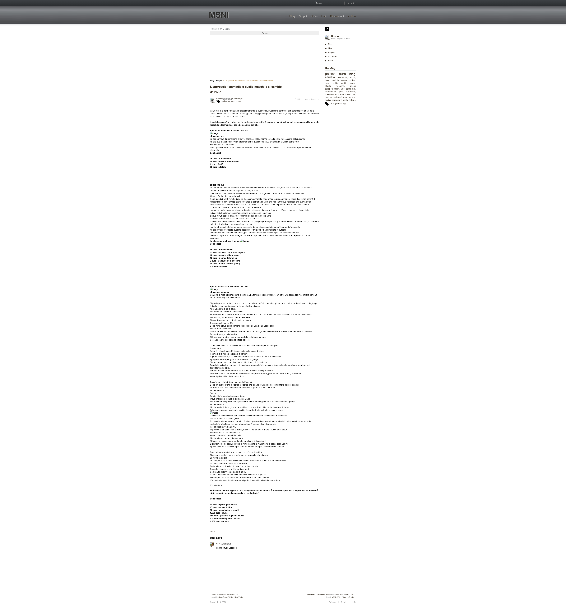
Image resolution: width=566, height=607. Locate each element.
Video (314, 16)
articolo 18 (350, 94)
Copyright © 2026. (218, 602)
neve (327, 83)
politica (330, 73)
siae (342, 94)
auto (342, 88)
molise (352, 80)
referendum (330, 91)
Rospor (335, 36)
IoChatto (351, 597)
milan (336, 88)
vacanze (340, 85)
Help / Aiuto (239, 597)
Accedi (351, 3)
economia (342, 77)
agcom (344, 80)
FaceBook (223, 597)
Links (352, 594)
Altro (353, 16)
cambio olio (225, 101)
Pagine (331, 52)
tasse (327, 80)
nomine (352, 97)
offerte (328, 85)
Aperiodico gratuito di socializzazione (225, 594)
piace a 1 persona (312, 99)
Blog (292, 16)
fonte (212, 531)
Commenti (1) (237, 98)
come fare (350, 88)
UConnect (332, 56)
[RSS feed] (327, 29)
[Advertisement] (347, 153)
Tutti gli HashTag (338, 103)
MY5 (338, 597)
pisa (341, 91)
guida (335, 83)
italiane (352, 99)
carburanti (337, 99)
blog (352, 73)
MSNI (219, 14)
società (335, 80)
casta (352, 77)
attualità (330, 77)
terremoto (350, 91)
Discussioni (337, 16)
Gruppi (303, 16)
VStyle (344, 597)
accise (328, 99)
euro (342, 73)
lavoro (352, 83)
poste (345, 99)
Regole (344, 602)
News (347, 594)
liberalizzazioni (332, 94)
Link (323, 16)
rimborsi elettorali (333, 97)
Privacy (333, 602)
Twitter (230, 597)
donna (238, 101)
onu (345, 97)
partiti (343, 83)
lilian (218, 543)
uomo (233, 101)
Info (353, 602)
